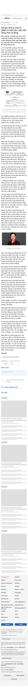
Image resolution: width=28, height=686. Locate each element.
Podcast (17, 617)
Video (16, 614)
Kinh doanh (6, 22)
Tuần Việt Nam (5, 602)
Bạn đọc (17, 598)
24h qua (3, 620)
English (3, 611)
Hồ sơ (16, 611)
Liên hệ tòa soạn (6, 639)
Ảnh (2, 614)
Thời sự (3, 580)
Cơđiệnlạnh (5, 363)
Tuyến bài (7, 624)
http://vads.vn (9, 669)
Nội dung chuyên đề (20, 608)
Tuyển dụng (14, 679)
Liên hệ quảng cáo (6, 658)
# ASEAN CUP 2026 (17, 18)
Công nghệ (18, 592)
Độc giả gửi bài (20, 675)
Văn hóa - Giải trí (19, 589)
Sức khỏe (3, 592)
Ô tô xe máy (4, 595)
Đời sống (3, 589)
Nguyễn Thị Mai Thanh (15, 361)
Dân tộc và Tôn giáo (6, 583)
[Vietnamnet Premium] (5, 577)
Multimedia (4, 617)
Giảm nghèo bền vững (7, 605)
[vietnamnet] (7, 19)
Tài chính (15, 22)
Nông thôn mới (19, 605)
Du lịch (17, 595)
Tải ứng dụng (7, 675)
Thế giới (17, 586)
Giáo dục (3, 586)
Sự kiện (21, 624)
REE (12, 363)
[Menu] (2, 18)
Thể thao (17, 583)
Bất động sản (4, 598)
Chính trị (17, 577)
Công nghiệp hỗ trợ (20, 602)
